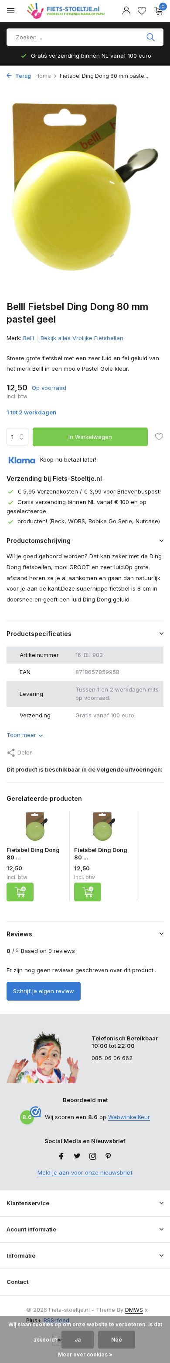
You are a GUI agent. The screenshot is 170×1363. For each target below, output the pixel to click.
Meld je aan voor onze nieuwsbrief (85, 1172)
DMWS (134, 1309)
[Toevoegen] (20, 892)
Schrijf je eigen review (43, 990)
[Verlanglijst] (141, 11)
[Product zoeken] (151, 37)
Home (43, 76)
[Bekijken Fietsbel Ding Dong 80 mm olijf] (103, 828)
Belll (28, 337)
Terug (22, 76)
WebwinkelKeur (129, 1116)
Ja (78, 1339)
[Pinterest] (108, 1156)
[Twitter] (77, 1156)
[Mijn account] (126, 11)
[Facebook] (61, 1156)
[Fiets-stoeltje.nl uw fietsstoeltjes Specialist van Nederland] (67, 11)
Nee (116, 1339)
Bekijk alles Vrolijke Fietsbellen (82, 337)
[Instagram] (92, 1156)
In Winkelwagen (90, 436)
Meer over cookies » (85, 1354)
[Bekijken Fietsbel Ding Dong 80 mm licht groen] (35, 828)
